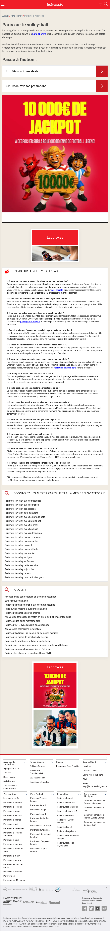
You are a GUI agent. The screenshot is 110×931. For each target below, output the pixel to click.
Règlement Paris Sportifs (67, 766)
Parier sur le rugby (11, 856)
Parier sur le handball (12, 815)
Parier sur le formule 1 (67, 811)
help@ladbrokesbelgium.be (95, 786)
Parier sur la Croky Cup (40, 825)
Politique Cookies (37, 766)
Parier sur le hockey (12, 860)
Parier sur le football (12, 807)
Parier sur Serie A (38, 805)
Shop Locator (9, 777)
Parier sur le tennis (11, 811)
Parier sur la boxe (11, 840)
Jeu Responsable (37, 778)
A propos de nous (11, 768)
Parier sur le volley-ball (13, 828)
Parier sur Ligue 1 (38, 814)
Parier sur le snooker (12, 844)
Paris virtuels (9, 876)
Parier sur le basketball (67, 807)
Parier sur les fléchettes (14, 880)
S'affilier (7, 773)
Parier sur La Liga (38, 810)
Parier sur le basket (12, 820)
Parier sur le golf (10, 824)
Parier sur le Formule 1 (13, 802)
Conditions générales (39, 782)
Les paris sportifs (11, 798)
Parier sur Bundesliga (40, 830)
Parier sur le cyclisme (12, 871)
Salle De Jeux (9, 781)
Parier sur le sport (65, 798)
